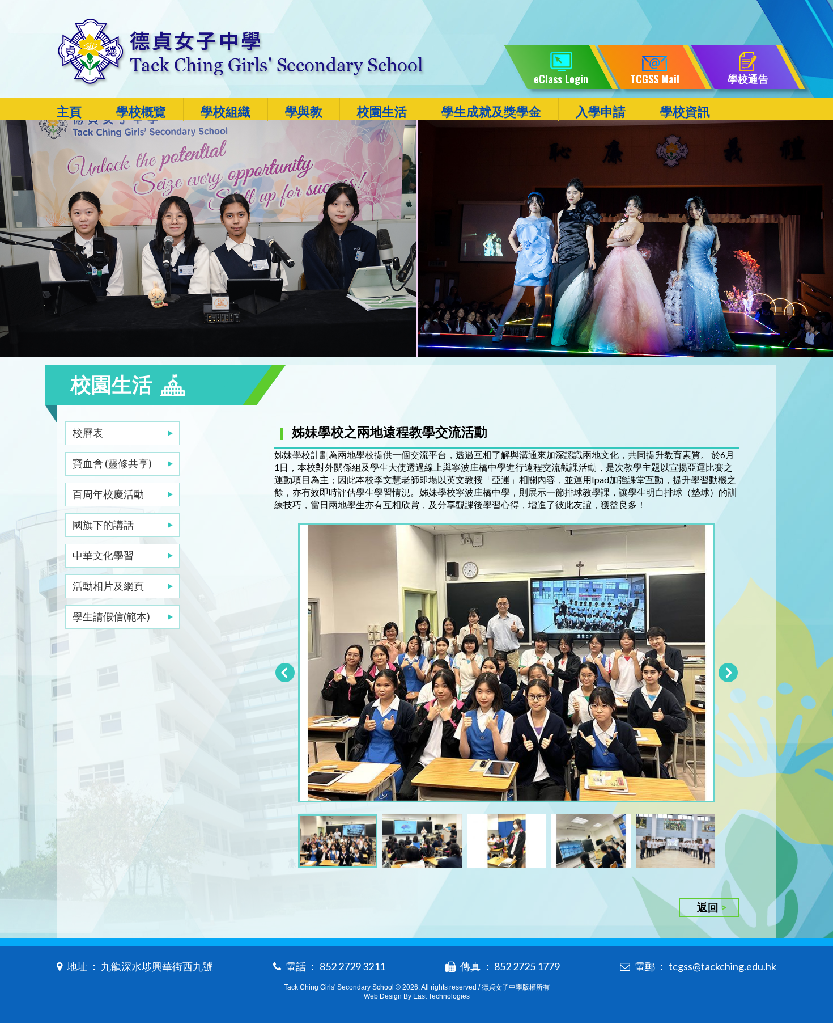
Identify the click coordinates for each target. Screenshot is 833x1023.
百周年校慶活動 (108, 494)
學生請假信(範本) (111, 616)
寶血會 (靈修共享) (112, 463)
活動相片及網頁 (108, 586)
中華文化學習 (103, 555)
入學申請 (601, 111)
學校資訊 (685, 111)
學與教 (303, 111)
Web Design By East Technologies (417, 996)
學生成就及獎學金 (491, 111)
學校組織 (225, 111)
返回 (708, 907)
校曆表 (88, 432)
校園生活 (382, 111)
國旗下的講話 (103, 524)
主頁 (69, 111)
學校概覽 (141, 111)
